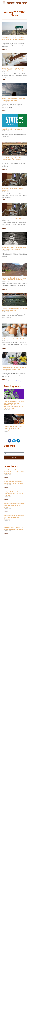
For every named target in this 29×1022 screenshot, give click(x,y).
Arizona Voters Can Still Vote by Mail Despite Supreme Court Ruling (14, 505)
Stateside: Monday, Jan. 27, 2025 (12, 129)
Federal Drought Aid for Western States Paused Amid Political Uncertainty (14, 279)
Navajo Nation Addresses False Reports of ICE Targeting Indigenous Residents (14, 38)
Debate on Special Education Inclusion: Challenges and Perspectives (14, 368)
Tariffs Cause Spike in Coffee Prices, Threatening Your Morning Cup (13, 428)
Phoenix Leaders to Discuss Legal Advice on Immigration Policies (14, 309)
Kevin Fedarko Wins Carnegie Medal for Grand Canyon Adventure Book (14, 248)
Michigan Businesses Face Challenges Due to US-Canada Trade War (13, 493)
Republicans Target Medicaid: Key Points (14, 219)
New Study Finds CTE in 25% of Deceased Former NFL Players (13, 528)
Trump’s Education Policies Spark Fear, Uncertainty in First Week (14, 99)
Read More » (4, 49)
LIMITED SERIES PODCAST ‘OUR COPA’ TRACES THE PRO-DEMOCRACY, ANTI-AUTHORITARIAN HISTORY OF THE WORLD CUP (14, 405)
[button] (4, 2)
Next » (19, 381)
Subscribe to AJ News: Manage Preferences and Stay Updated (13, 482)
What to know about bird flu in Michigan (14, 339)
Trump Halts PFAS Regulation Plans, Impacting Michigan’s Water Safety (13, 69)
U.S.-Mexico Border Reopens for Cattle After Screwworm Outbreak (14, 517)
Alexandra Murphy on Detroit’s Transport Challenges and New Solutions (14, 158)
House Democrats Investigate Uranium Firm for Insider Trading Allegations (14, 471)
